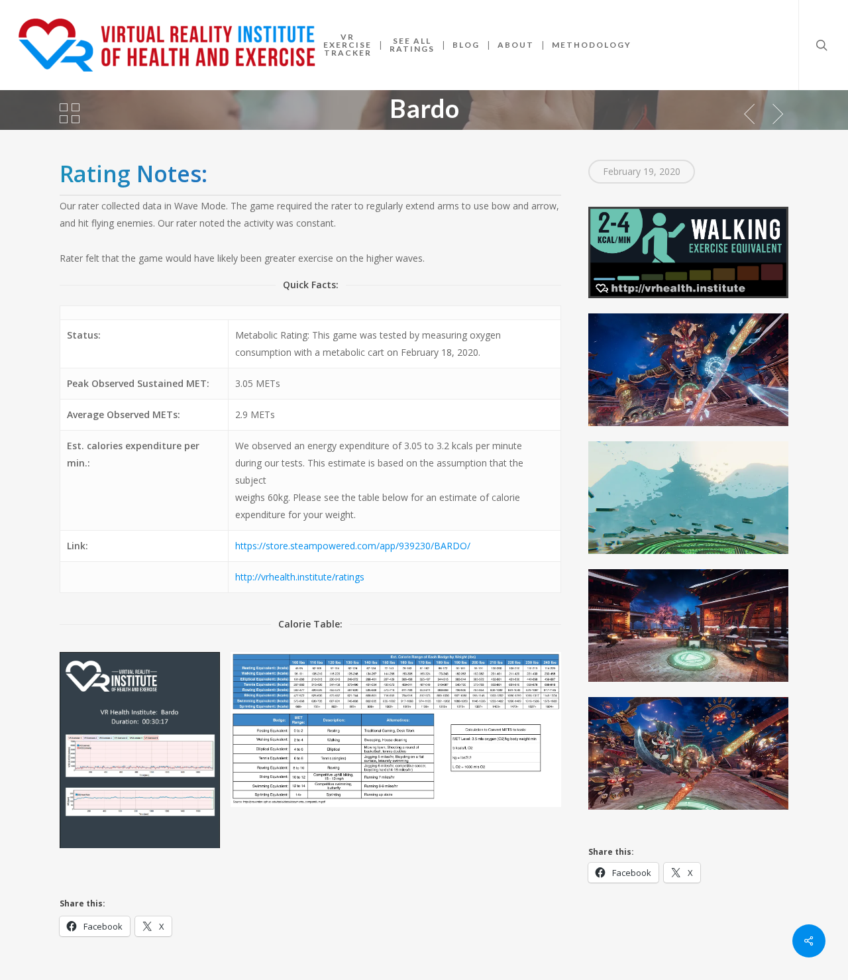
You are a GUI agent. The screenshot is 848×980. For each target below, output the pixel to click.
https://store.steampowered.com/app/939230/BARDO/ (352, 545)
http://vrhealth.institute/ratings (299, 577)
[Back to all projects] (70, 113)
